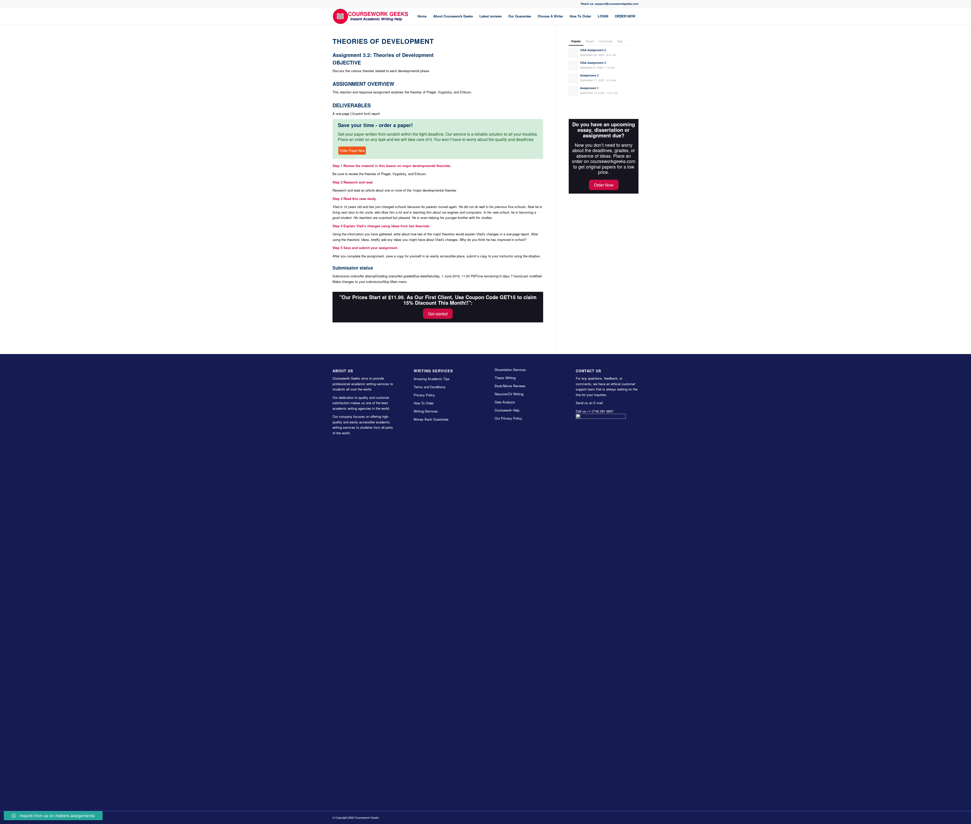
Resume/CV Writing (509, 394)
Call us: (581, 411)
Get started (438, 314)
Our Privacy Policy (508, 418)
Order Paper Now (352, 150)
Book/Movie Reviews (510, 385)
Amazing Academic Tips (432, 378)
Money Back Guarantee (431, 419)
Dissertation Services (510, 369)
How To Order (424, 403)
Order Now (603, 185)
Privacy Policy (424, 395)
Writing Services (426, 411)
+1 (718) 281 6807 (600, 411)
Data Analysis (505, 402)
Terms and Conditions (430, 386)
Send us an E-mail (589, 402)
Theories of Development (383, 41)
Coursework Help (507, 410)
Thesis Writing (505, 377)
